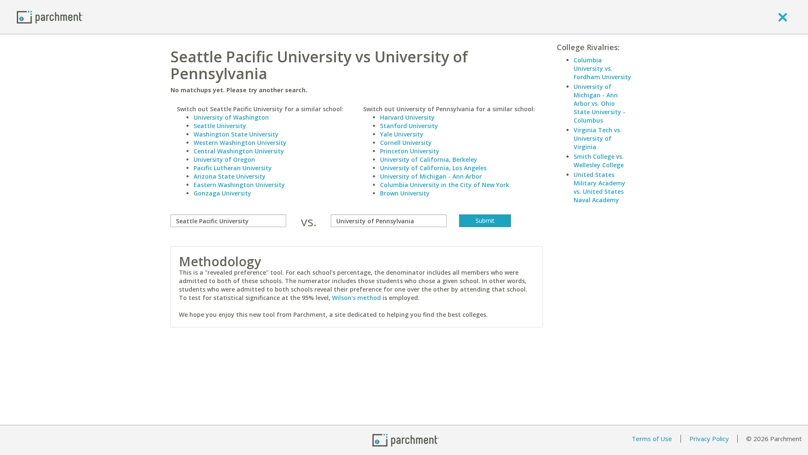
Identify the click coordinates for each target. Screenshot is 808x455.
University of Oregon (224, 159)
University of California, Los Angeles (433, 168)
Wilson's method (356, 298)
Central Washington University (239, 151)
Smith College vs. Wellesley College (599, 161)
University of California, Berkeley (428, 159)
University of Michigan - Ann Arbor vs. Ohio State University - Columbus (599, 103)
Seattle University (220, 126)
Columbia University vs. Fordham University (602, 68)
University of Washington (231, 117)
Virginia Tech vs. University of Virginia (598, 138)
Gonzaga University (222, 193)
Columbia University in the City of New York (444, 185)
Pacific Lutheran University (233, 168)
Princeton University (409, 151)
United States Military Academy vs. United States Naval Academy (599, 187)
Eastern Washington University (239, 185)
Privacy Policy (709, 438)
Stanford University (409, 126)
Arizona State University (230, 176)
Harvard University (407, 117)
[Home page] (50, 17)
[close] (782, 17)
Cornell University (406, 143)
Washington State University (236, 134)
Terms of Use (652, 438)
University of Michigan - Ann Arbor (431, 176)
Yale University (401, 134)
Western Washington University (240, 143)
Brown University (405, 193)
